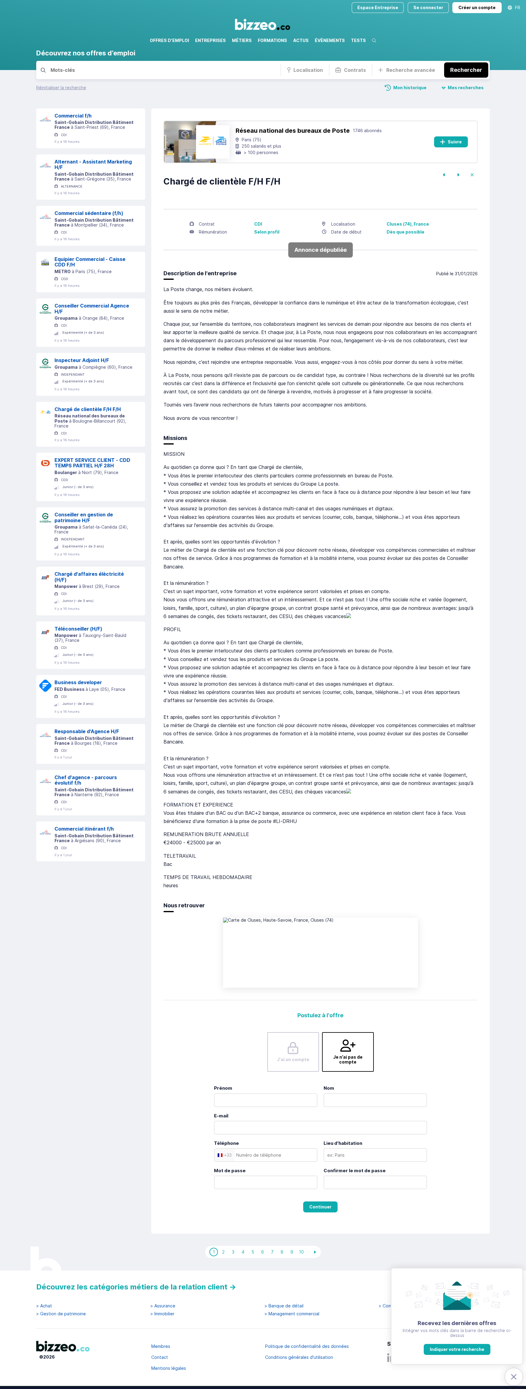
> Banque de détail (284, 1305)
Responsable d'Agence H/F (86, 731)
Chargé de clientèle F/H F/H (87, 409)
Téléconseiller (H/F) (78, 628)
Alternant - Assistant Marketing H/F (93, 164)
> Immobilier (162, 1313)
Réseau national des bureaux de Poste (293, 130)
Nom (329, 1088)
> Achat (44, 1305)
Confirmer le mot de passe (355, 1170)
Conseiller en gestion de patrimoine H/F (83, 517)
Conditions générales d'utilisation (299, 1357)
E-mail (221, 1115)
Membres (160, 1346)
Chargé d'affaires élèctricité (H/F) (89, 576)
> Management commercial (292, 1313)
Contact (159, 1357)
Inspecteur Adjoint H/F (81, 360)
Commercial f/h (73, 115)
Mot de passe (230, 1170)
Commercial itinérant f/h (84, 829)
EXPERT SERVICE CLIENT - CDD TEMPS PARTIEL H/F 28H (92, 463)
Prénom (223, 1088)
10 (301, 1251)
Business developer (78, 682)
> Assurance (162, 1305)
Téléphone (226, 1143)
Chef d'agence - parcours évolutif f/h (85, 780)
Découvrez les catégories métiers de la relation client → (136, 1286)
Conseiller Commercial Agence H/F (91, 308)
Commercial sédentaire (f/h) (88, 213)
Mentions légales (168, 1368)
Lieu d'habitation (343, 1143)
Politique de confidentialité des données (307, 1346)
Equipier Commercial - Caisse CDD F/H (89, 262)
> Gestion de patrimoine (61, 1313)
